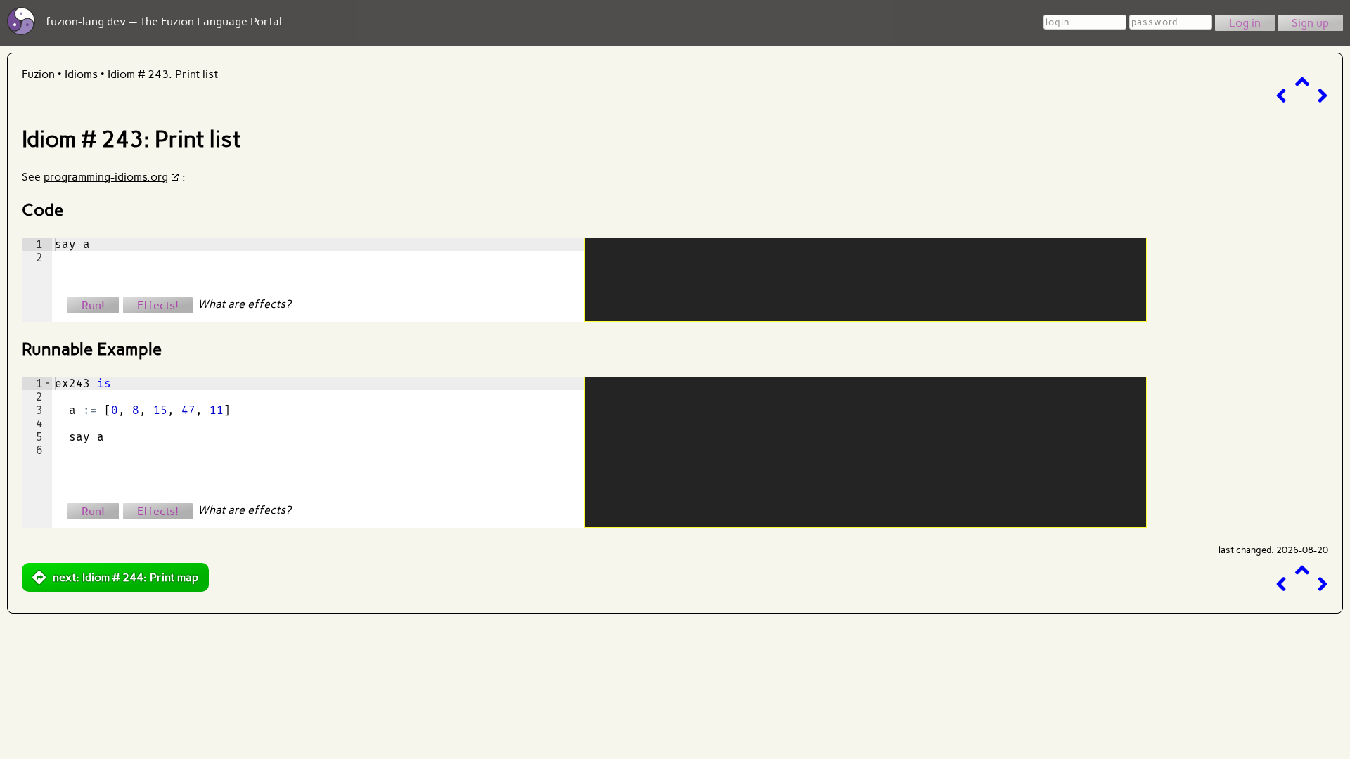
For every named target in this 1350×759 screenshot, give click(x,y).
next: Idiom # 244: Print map (125, 577)
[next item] (1322, 96)
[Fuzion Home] (21, 31)
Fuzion (38, 74)
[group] (37, 280)
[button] (47, 383)
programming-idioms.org (106, 176)
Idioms (81, 74)
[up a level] (1302, 81)
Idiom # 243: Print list (163, 74)
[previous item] (1281, 96)
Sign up (1310, 23)
